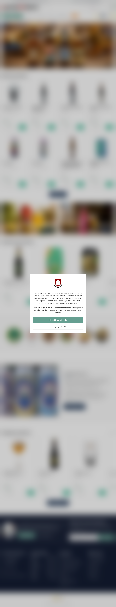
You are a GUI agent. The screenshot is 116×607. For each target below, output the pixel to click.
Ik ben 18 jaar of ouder (58, 320)
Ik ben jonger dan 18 (58, 327)
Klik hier (49, 303)
